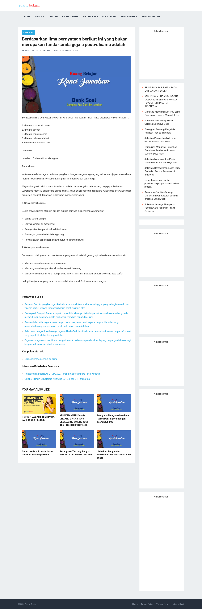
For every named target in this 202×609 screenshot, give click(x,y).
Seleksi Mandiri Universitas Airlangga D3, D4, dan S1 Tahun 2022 (58, 379)
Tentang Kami (162, 604)
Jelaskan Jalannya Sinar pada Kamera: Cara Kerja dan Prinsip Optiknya (160, 208)
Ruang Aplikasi (129, 16)
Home (27, 16)
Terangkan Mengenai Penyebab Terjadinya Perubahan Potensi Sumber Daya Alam (160, 150)
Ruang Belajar (31, 604)
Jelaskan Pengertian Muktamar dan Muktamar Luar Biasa (114, 454)
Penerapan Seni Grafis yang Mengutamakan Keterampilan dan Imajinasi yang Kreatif (161, 195)
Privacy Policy (147, 604)
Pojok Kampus (70, 16)
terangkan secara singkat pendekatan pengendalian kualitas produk (162, 183)
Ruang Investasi (151, 16)
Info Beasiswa (90, 16)
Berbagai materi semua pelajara (41, 359)
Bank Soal (40, 16)
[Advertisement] (167, 54)
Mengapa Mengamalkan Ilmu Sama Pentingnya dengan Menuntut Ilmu (113, 418)
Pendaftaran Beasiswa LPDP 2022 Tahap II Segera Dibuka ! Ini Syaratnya (62, 373)
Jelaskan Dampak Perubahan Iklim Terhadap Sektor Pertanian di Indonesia (162, 171)
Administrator (30, 50)
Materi (54, 16)
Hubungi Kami (178, 604)
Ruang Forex (109, 16)
